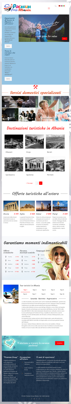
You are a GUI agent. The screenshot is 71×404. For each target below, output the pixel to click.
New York (10, 271)
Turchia (10, 256)
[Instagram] (39, 399)
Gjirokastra (10, 175)
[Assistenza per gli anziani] (52, 108)
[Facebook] (32, 399)
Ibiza (9, 260)
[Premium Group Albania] (17, 8)
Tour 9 (52, 294)
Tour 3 (43, 290)
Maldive (10, 264)
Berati (49, 152)
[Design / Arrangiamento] (19, 108)
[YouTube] (37, 399)
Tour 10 (62, 294)
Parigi (9, 268)
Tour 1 (25, 290)
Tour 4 (53, 290)
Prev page (29, 183)
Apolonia (29, 175)
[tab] (25, 290)
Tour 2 (34, 290)
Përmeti (50, 175)
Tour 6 (25, 294)
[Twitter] (34, 399)
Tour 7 (34, 294)
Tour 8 (43, 294)
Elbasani (9, 152)
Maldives (43, 262)
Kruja (28, 152)
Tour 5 (62, 290)
